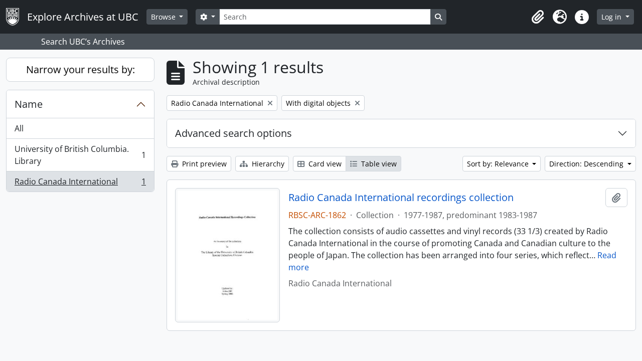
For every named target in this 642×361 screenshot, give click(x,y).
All (19, 128)
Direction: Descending (587, 163)
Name (29, 104)
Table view (378, 163)
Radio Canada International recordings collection (401, 198)
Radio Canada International (80, 184)
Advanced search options (233, 133)
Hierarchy (267, 163)
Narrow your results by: (80, 69)
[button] (538, 17)
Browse (164, 17)
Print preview (203, 163)
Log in (612, 17)
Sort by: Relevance (499, 163)
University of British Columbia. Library (80, 154)
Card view (324, 163)
